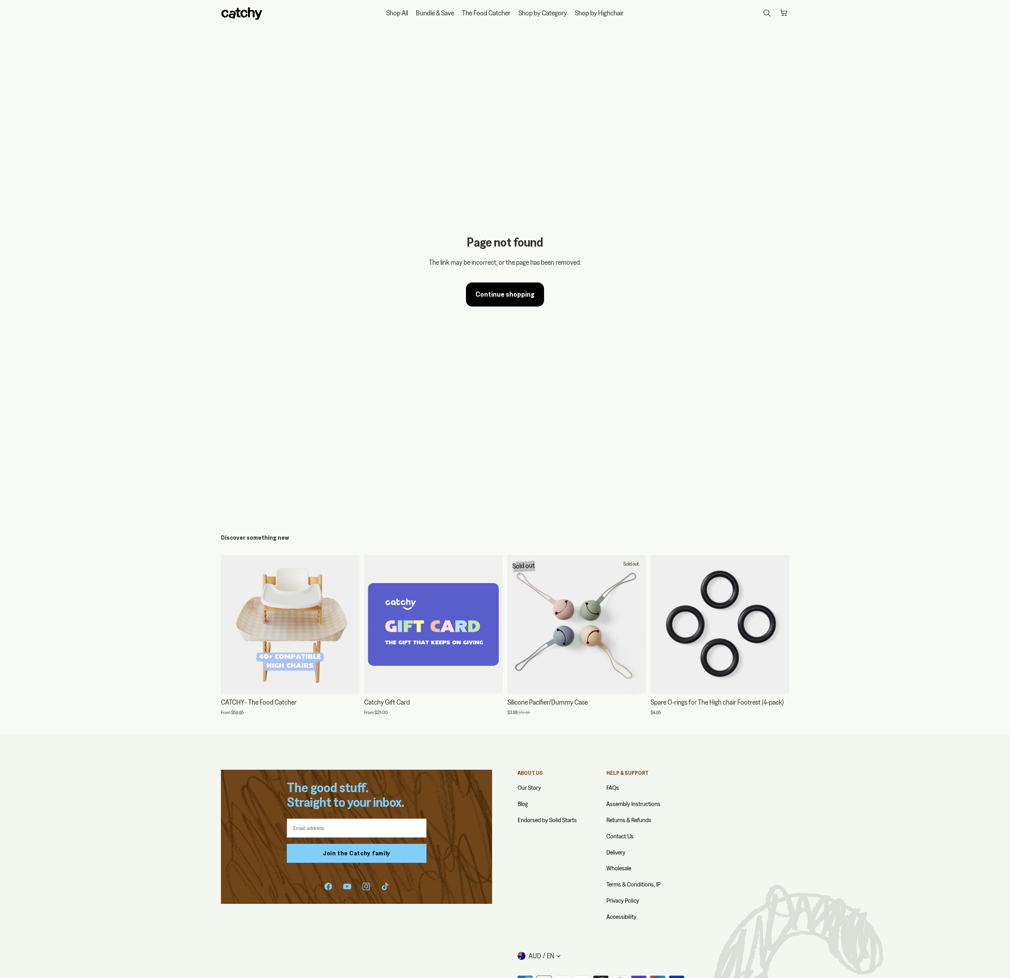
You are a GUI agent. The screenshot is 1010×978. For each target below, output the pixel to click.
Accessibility (621, 916)
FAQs (612, 787)
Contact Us (620, 836)
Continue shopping (505, 294)
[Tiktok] (385, 886)
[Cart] (783, 13)
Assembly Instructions (633, 803)
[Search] (767, 13)
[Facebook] (328, 886)
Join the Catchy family (357, 853)
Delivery (615, 852)
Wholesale (618, 868)
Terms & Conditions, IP (633, 884)
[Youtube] (347, 886)
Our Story (529, 787)
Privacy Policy (622, 900)
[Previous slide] (233, 624)
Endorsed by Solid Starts (547, 820)
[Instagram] (366, 886)
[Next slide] (347, 624)
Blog (523, 803)
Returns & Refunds (628, 820)
